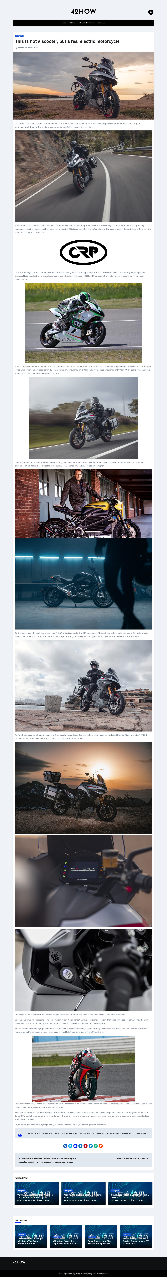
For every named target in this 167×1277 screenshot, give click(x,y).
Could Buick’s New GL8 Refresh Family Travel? (99, 1242)
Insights (19, 36)
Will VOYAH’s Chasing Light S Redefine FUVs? (64, 1242)
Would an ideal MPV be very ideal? (132, 1158)
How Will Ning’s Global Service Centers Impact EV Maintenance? (136, 1241)
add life (21, 48)
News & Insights (86, 23)
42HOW (83, 12)
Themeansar (102, 1274)
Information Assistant (26, 1200)
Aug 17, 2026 (44, 1200)
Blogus (91, 1274)
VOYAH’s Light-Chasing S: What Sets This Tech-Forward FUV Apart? (35, 1196)
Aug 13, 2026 (138, 1200)
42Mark (73, 23)
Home (64, 23)
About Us (101, 23)
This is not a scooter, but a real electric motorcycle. (68, 41)
